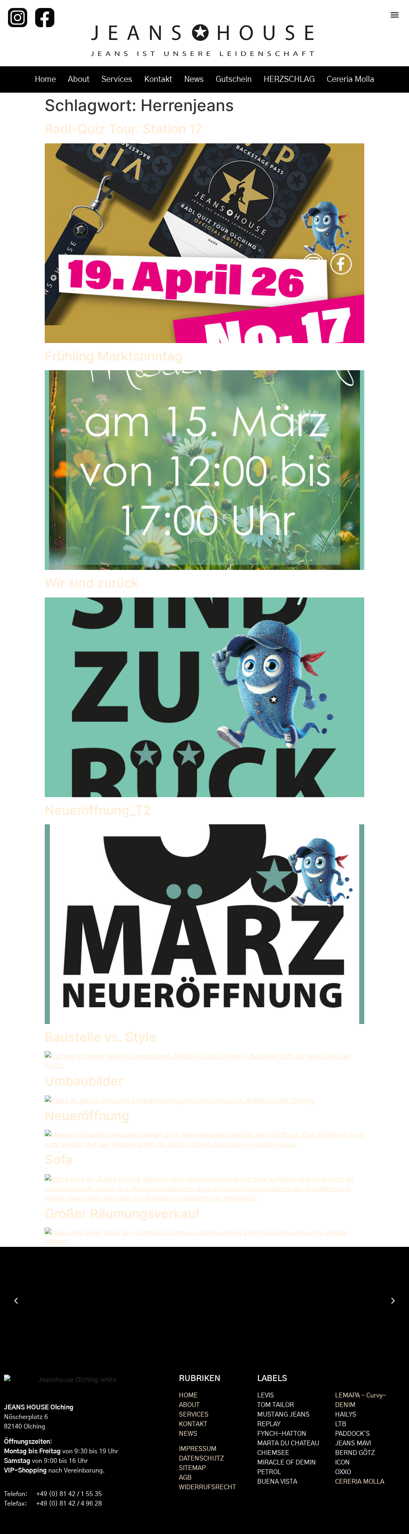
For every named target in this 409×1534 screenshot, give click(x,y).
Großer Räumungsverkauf (122, 1213)
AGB (185, 1477)
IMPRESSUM (197, 1449)
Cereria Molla (350, 79)
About (78, 79)
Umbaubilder (84, 1081)
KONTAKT (193, 1424)
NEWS (188, 1434)
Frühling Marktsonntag (114, 356)
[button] (394, 14)
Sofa (58, 1159)
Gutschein (234, 79)
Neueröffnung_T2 (98, 810)
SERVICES (193, 1414)
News (194, 79)
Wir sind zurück (92, 583)
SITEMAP (192, 1468)
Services (116, 79)
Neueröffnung (87, 1115)
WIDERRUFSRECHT (207, 1487)
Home (45, 79)
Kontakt (158, 79)
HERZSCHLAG (289, 79)
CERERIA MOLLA (359, 1481)
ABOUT (189, 1405)
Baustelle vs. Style (100, 1037)
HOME (188, 1395)
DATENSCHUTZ (201, 1458)
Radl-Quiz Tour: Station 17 (124, 129)
